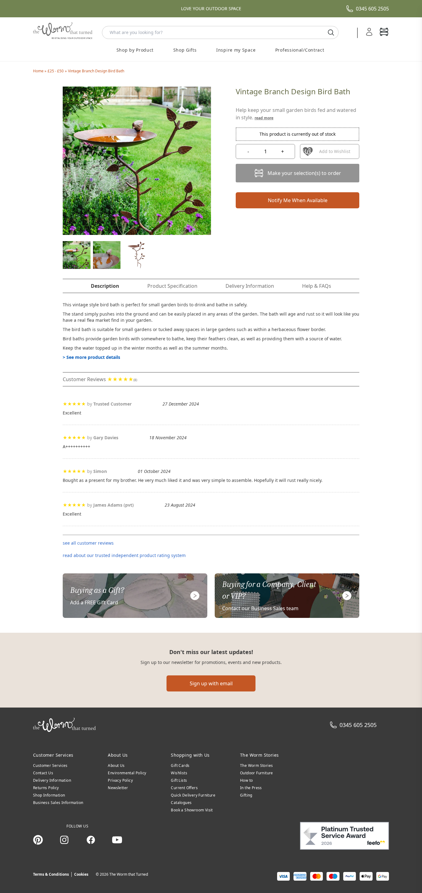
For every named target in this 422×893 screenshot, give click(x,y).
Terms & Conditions (51, 874)
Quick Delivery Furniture (193, 795)
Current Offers (184, 787)
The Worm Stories (256, 765)
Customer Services (50, 765)
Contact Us (43, 773)
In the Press (251, 787)
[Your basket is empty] (384, 32)
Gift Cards (180, 765)
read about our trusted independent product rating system (124, 555)
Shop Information (49, 795)
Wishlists (179, 773)
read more (264, 118)
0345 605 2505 (372, 8)
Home (38, 71)
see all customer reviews (88, 543)
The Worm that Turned (128, 874)
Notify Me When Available (297, 200)
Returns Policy (46, 787)
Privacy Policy (120, 780)
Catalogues (181, 802)
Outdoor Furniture (256, 773)
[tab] (105, 286)
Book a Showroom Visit (192, 810)
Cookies (81, 874)
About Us (116, 765)
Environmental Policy (127, 773)
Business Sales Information (58, 802)
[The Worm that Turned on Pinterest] (38, 840)
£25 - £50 (56, 71)
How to (246, 780)
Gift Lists (179, 780)
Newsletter (118, 787)
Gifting (246, 795)
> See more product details (91, 357)
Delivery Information (52, 780)
